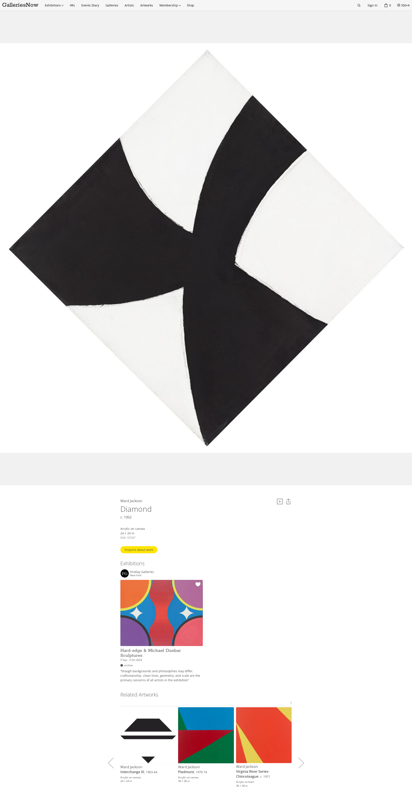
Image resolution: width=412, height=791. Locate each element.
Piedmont (186, 772)
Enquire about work (139, 550)
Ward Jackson (131, 767)
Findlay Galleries (142, 572)
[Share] (288, 501)
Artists (129, 5)
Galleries (112, 5)
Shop (190, 5)
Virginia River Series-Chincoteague (252, 774)
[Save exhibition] (198, 584)
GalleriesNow (20, 5)
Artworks (146, 5)
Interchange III (132, 772)
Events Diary (90, 5)
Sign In (372, 5)
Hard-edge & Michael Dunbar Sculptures (150, 653)
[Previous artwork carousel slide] (113, 762)
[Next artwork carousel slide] (298, 762)
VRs (72, 5)
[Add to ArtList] (280, 501)
